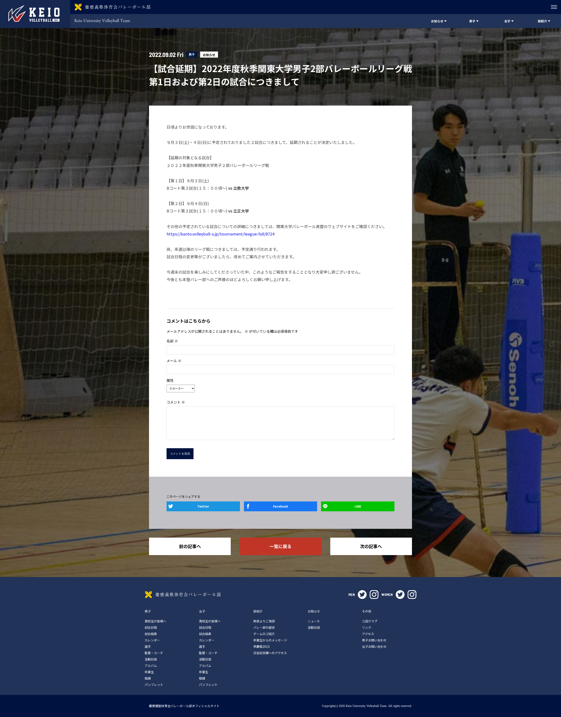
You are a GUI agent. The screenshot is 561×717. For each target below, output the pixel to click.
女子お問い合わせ (374, 646)
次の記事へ (371, 546)
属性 (170, 380)
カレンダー (152, 640)
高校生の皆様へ (155, 621)
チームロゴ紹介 (264, 634)
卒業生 (149, 672)
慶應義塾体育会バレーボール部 (183, 594)
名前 (172, 340)
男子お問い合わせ (374, 640)
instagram (374, 594)
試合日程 (151, 627)
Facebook (280, 506)
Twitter (203, 506)
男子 (192, 54)
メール (174, 360)
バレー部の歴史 (264, 627)
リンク (366, 627)
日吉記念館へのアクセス (270, 653)
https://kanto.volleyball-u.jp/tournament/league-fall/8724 (220, 234)
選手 (148, 646)
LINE (358, 506)
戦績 (148, 678)
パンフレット (154, 684)
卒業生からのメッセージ (270, 640)
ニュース (314, 621)
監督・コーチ (154, 653)
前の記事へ (190, 546)
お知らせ (209, 55)
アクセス (368, 634)
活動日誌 (151, 659)
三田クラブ (369, 621)
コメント (176, 402)
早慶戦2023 (261, 646)
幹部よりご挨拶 (264, 621)
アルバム (151, 665)
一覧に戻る (280, 546)
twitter (362, 594)
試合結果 (151, 634)
